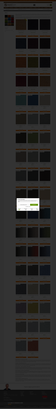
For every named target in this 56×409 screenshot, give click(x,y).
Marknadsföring (25, 208)
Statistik (37, 208)
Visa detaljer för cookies (28, 206)
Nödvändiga (19, 208)
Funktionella (31, 208)
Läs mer (19, 201)
